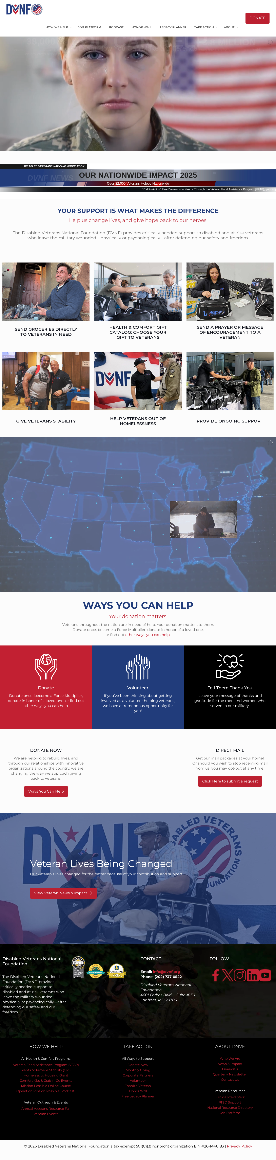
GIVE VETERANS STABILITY (46, 421)
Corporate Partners (138, 1075)
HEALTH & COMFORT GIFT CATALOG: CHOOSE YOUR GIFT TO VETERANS (138, 332)
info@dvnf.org (166, 972)
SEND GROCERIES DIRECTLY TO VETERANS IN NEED (46, 332)
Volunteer (138, 1081)
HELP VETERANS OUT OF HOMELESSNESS (138, 421)
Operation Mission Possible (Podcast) (46, 1091)
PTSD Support (230, 1102)
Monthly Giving (138, 1070)
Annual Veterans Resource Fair (46, 1109)
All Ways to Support (138, 1059)
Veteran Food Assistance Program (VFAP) (46, 1065)
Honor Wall (138, 1091)
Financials (230, 1069)
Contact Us (230, 1080)
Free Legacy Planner (137, 1096)
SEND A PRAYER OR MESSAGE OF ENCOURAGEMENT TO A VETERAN (230, 332)
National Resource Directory (230, 1108)
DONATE (257, 18)
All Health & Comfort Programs (46, 1059)
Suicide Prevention (230, 1097)
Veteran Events (46, 1114)
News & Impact (230, 1064)
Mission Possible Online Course (46, 1086)
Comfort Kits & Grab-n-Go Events (46, 1081)
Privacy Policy (239, 1146)
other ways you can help (147, 635)
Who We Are (230, 1059)
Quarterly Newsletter (230, 1074)
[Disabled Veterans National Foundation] (26, 9)
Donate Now (138, 1065)
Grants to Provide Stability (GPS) (46, 1070)
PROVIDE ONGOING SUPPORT (230, 421)
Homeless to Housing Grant (46, 1075)
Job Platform (230, 1113)
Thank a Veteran (138, 1086)
